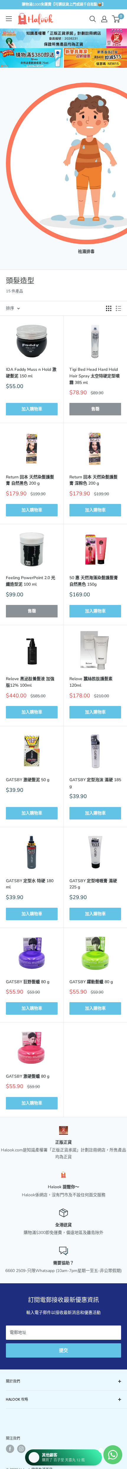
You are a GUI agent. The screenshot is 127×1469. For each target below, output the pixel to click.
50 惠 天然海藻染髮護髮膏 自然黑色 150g (93, 581)
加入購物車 (32, 409)
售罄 (95, 409)
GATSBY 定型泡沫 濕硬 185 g (95, 783)
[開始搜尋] (92, 19)
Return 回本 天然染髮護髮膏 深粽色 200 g (93, 480)
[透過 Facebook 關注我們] (10, 1449)
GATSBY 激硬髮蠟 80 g (27, 1076)
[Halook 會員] (104, 19)
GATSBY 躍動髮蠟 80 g (91, 982)
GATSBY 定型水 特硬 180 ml (29, 884)
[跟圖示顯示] (108, 308)
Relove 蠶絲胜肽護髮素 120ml (91, 682)
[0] (116, 19)
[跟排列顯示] (118, 308)
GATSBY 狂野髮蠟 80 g (27, 982)
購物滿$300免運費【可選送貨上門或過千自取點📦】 (63, 4)
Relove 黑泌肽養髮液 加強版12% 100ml (30, 682)
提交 (63, 1350)
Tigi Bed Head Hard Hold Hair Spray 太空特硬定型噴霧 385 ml (94, 376)
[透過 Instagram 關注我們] (21, 1449)
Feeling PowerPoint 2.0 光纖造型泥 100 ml (30, 581)
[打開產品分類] (9, 18)
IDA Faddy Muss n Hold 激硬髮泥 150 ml (31, 373)
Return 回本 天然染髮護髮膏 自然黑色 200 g (30, 480)
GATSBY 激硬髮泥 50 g (27, 780)
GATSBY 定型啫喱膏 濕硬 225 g (93, 884)
